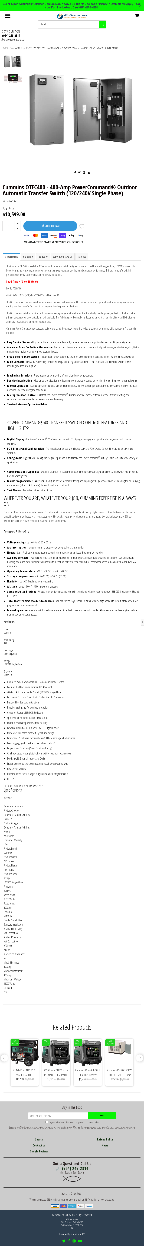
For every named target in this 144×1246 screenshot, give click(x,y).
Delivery (43, 257)
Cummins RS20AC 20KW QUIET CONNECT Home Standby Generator (119, 1072)
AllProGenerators (67, 1215)
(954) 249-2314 (11, 35)
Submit (102, 1115)
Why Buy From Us (62, 257)
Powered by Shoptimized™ (72, 1234)
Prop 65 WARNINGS (34, 785)
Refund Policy (105, 1139)
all (11, 47)
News (105, 1145)
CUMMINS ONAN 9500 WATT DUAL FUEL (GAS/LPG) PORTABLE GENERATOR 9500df (24, 1072)
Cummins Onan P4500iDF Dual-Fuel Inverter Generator (87, 1072)
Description (11, 257)
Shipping (28, 257)
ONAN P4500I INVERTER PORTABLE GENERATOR (56, 1072)
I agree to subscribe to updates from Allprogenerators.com (74, 1122)
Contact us (39, 1145)
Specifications (13, 790)
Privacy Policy (94, 1122)
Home (5, 47)
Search (39, 1139)
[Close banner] (140, 6)
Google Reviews (39, 1151)
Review (82, 257)
